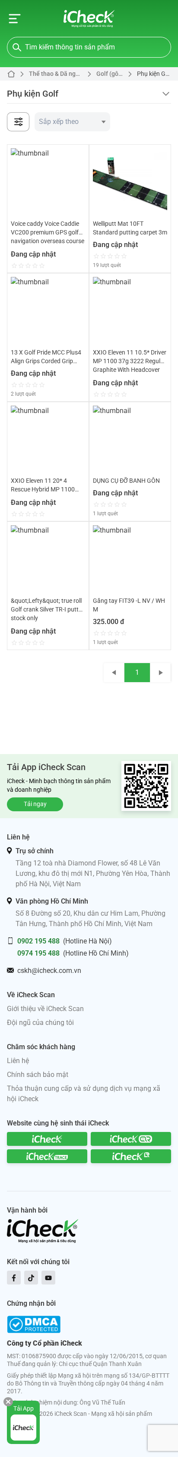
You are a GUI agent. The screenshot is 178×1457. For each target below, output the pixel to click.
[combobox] (72, 121)
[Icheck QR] (131, 1139)
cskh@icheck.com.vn (49, 970)
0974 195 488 (38, 953)
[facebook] (14, 1278)
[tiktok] (31, 1278)
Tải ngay (35, 803)
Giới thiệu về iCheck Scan (45, 1009)
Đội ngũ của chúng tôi (40, 1022)
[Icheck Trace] (47, 1156)
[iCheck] (47, 1139)
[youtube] (48, 1278)
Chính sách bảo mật (37, 1074)
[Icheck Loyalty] (131, 1156)
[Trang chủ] (89, 18)
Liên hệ (18, 1061)
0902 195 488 (38, 941)
